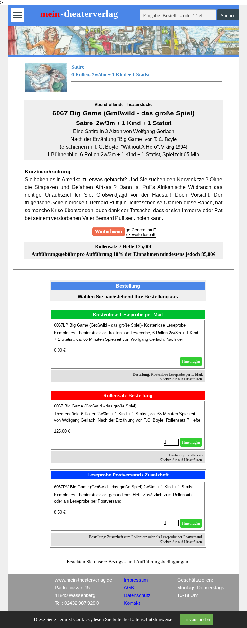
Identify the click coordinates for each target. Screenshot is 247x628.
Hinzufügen (191, 361)
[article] (128, 344)
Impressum (136, 580)
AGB (129, 587)
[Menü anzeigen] (17, 15)
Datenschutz (137, 595)
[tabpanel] (124, 77)
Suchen (228, 15)
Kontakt (132, 603)
